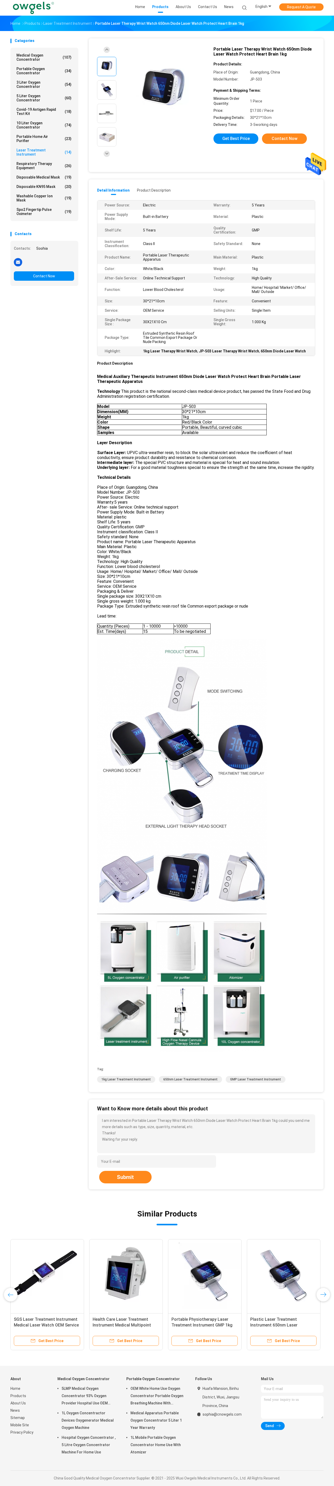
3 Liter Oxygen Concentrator (43, 84)
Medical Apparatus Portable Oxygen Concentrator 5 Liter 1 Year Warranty (156, 1420)
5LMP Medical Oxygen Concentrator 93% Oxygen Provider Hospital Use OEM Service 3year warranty (85, 1396)
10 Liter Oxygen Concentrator (43, 125)
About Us (18, 1403)
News (15, 1410)
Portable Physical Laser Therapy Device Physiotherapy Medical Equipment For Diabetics (281, 1325)
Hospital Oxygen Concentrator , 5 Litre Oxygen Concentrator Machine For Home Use (89, 1444)
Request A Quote (301, 7)
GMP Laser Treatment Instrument (255, 1079)
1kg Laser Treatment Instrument (126, 1079)
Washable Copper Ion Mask (43, 198)
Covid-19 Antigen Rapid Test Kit (43, 111)
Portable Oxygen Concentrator (43, 71)
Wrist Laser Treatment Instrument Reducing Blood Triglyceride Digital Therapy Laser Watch (47, 1325)
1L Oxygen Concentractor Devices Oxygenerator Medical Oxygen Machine (88, 1420)
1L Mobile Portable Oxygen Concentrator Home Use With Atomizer (155, 1444)
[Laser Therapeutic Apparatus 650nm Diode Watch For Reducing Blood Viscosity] (126, 1275)
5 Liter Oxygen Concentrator (43, 98)
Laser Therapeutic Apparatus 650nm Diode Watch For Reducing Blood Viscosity (125, 1325)
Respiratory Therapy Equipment (43, 166)
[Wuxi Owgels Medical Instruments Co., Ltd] (33, 8)
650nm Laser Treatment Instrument (190, 1079)
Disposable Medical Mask (43, 177)
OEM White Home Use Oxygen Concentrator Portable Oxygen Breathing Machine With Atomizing (156, 1396)
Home (15, 1388)
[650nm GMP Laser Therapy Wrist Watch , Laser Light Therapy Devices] (204, 1275)
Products (18, 1396)
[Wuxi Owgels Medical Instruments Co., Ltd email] (18, 262)
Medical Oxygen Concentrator (43, 57)
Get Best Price (236, 138)
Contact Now (44, 276)
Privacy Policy (21, 1432)
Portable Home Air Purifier (43, 138)
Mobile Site (19, 1425)
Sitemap (17, 1418)
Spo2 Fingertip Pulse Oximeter (43, 211)
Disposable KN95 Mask (43, 187)
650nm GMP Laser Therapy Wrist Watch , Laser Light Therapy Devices (203, 1325)
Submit (125, 1177)
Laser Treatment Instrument (43, 152)
